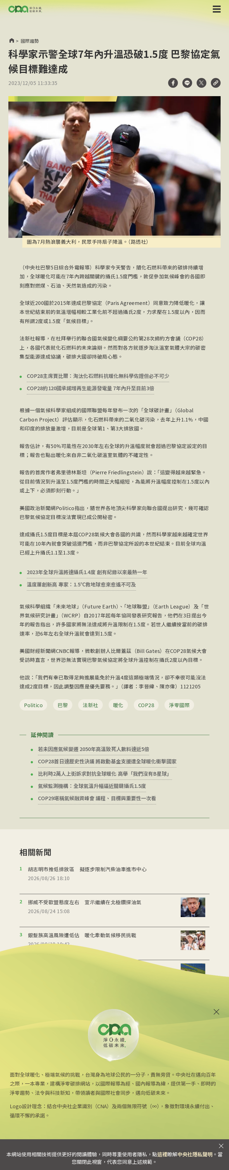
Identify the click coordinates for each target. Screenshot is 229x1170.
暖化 (118, 705)
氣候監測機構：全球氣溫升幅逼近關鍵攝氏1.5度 (92, 785)
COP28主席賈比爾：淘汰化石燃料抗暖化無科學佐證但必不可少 (98, 375)
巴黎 (63, 705)
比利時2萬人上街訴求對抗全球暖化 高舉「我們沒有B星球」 (105, 773)
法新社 (90, 705)
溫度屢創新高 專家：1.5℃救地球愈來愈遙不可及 (81, 584)
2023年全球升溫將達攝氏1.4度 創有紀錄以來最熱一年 (87, 571)
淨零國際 (179, 705)
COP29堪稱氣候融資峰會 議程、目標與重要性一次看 (97, 798)
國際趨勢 (30, 40)
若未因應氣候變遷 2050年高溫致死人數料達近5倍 (93, 748)
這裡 (162, 1154)
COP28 (146, 705)
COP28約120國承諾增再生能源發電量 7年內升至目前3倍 (90, 388)
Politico (33, 705)
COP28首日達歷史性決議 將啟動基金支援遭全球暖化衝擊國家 (107, 761)
